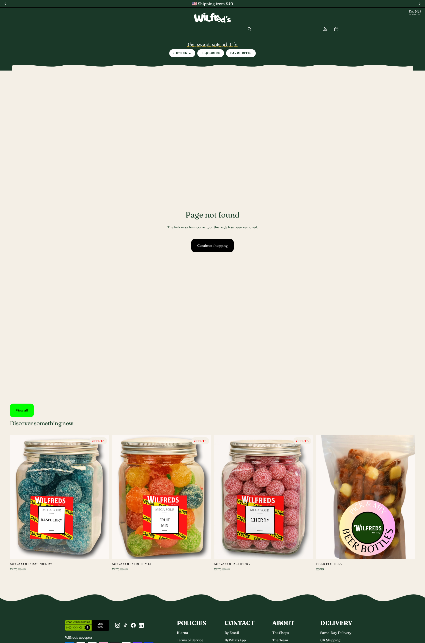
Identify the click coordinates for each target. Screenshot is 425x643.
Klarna (182, 632)
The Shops (280, 632)
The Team (280, 640)
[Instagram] (117, 625)
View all (22, 410)
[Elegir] (101, 551)
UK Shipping (330, 640)
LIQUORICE (210, 53)
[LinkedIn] (141, 625)
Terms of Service (190, 640)
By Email (232, 632)
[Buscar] (249, 29)
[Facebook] (133, 625)
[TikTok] (125, 625)
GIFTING (180, 53)
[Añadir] (305, 551)
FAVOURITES (241, 53)
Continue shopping (212, 245)
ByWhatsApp (235, 640)
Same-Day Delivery (335, 632)
